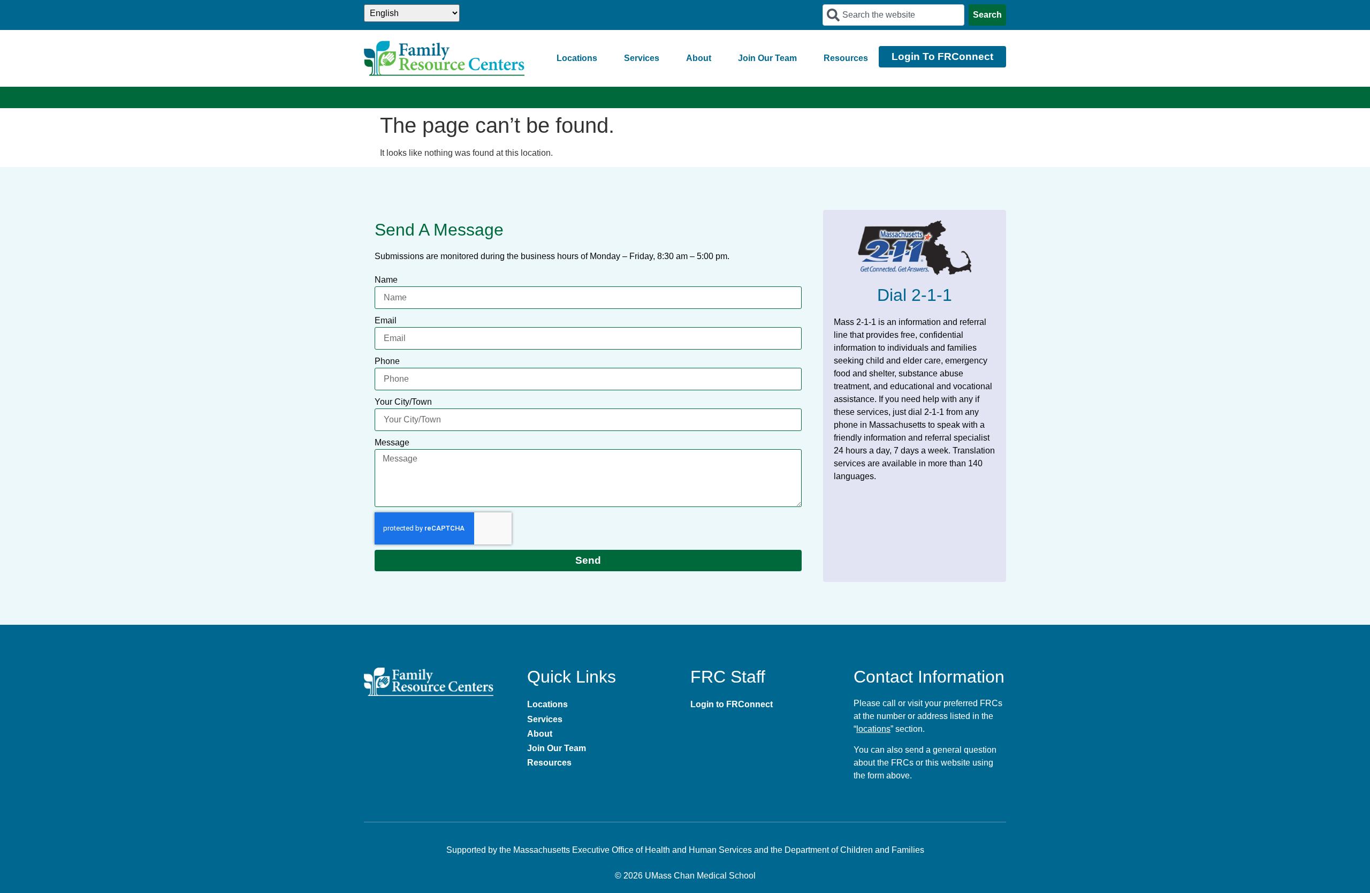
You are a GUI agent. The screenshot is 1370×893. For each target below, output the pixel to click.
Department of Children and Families (854, 849)
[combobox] (893, 15)
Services (641, 58)
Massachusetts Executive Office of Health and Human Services (632, 849)
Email (386, 320)
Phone (387, 361)
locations (873, 728)
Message (392, 442)
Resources (846, 58)
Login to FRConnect (731, 704)
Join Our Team (767, 58)
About (698, 58)
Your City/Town (403, 401)
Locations (577, 58)
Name (386, 279)
